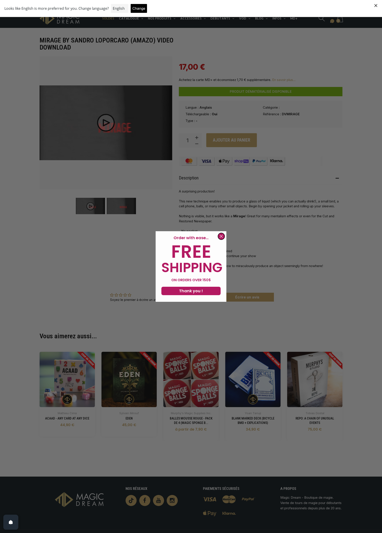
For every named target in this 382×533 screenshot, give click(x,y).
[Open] (10, 522)
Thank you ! (191, 291)
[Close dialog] (221, 236)
